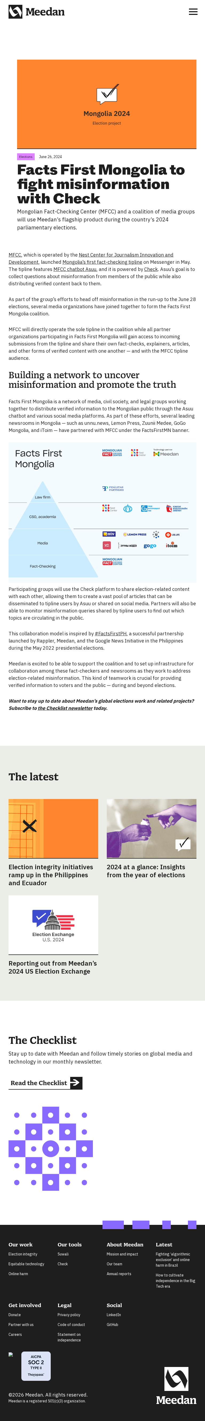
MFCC (15, 255)
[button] (193, 11)
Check (151, 269)
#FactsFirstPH (111, 634)
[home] (37, 12)
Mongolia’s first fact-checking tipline (102, 262)
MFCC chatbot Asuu (74, 269)
